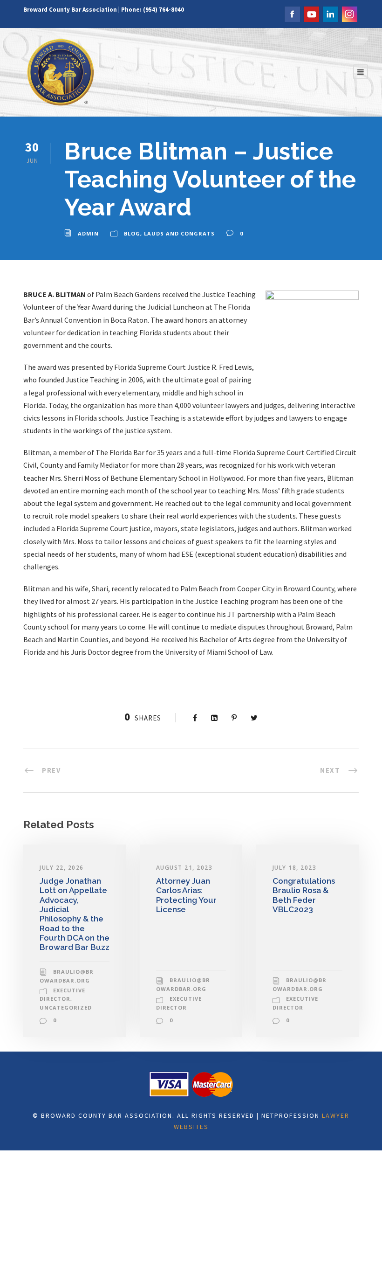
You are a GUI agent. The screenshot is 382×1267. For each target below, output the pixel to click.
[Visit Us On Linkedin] (330, 13)
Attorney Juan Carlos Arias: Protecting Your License (186, 895)
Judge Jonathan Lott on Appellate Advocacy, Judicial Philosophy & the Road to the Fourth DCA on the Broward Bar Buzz (74, 914)
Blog (132, 233)
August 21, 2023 (184, 868)
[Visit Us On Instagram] (349, 13)
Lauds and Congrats (179, 233)
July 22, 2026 (62, 868)
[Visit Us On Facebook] (291, 13)
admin (88, 233)
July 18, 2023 (295, 868)
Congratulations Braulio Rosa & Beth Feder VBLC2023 (304, 895)
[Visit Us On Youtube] (311, 13)
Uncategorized (66, 1007)
